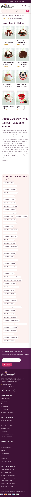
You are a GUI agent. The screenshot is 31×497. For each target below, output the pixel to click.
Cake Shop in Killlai (8, 256)
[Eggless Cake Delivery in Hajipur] (8, 76)
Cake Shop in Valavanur (10, 186)
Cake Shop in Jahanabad (10, 300)
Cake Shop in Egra (8, 216)
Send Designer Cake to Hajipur (22, 85)
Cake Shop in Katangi (9, 199)
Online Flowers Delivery (7, 469)
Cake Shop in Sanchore (9, 283)
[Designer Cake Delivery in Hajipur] (22, 76)
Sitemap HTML (5, 409)
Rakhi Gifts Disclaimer (7, 434)
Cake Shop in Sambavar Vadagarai (12, 280)
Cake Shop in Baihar (9, 290)
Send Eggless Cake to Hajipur (8, 85)
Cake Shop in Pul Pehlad (10, 233)
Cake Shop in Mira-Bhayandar (11, 320)
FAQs (2, 404)
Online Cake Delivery (6, 480)
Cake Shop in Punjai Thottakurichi (12, 307)
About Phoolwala (5, 398)
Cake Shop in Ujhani (9, 313)
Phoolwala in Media (6, 456)
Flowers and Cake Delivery (8, 483)
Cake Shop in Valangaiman (10, 229)
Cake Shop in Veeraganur (10, 236)
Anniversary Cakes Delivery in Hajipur (8, 42)
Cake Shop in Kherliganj (9, 213)
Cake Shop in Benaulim (9, 219)
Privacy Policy (5, 423)
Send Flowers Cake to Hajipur (22, 107)
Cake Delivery (9, 15)
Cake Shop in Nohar (9, 196)
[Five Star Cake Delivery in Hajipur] (8, 98)
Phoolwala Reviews (6, 448)
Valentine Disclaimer (6, 437)
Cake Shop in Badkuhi (9, 297)
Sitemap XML (4, 406)
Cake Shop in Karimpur (9, 209)
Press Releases (5, 453)
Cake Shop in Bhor (8, 226)
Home (3, 15)
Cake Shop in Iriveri (8, 182)
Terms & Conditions (6, 420)
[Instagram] (6, 390)
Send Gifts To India (6, 472)
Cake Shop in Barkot (21, 324)
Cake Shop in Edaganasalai (10, 337)
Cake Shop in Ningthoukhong (11, 287)
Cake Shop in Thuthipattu (10, 250)
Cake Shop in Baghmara (10, 330)
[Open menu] (29, 5)
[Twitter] (10, 390)
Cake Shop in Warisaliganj (10, 206)
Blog (2, 445)
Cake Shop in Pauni (8, 273)
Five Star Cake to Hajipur (8, 107)
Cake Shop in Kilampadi (9, 189)
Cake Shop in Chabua (9, 310)
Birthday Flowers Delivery (8, 475)
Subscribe (7, 364)
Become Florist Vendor (7, 412)
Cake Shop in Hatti (8, 334)
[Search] (27, 11)
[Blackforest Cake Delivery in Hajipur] (8, 54)
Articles (3, 450)
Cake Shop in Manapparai (10, 192)
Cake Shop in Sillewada (9, 203)
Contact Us (4, 401)
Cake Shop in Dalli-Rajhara (10, 246)
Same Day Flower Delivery (8, 486)
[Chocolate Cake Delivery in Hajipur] (22, 54)
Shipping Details (5, 428)
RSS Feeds (4, 458)
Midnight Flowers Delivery (8, 478)
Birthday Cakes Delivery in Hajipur (22, 41)
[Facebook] (2, 390)
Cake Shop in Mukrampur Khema (12, 277)
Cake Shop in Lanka (8, 303)
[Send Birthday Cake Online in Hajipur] (22, 32)
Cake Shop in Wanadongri (10, 327)
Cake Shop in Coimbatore (10, 260)
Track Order (21, 1)
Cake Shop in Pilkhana (9, 243)
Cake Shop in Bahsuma (9, 223)
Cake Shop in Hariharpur (10, 317)
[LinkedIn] (13, 390)
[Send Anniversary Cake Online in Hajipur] (8, 32)
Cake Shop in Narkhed (9, 263)
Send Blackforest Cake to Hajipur (8, 63)
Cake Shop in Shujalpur (9, 293)
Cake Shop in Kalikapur (9, 253)
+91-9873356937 (12, 1)
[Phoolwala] (15, 373)
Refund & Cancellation (7, 426)
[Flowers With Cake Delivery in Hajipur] (22, 98)
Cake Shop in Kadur (8, 239)
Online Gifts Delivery (6, 461)
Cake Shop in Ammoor (21, 216)
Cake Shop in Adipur (9, 340)
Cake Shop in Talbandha (10, 266)
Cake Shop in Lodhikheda (10, 270)
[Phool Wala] (7, 6)
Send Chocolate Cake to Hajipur (22, 63)
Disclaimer (4, 431)
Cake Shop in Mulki (8, 324)
